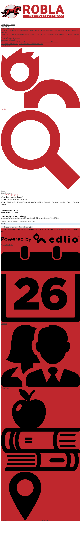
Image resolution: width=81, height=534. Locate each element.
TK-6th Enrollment (22, 42)
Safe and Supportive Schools (38, 30)
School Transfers (52, 42)
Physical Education (53, 34)
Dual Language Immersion (38, 42)
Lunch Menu (29, 44)
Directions (11, 30)
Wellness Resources (72, 34)
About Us (4, 30)
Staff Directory (73, 30)
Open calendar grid (25, 227)
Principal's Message (21, 30)
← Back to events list (9, 227)
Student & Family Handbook (58, 30)
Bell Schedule (13, 44)
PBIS (2, 36)
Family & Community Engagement (26, 34)
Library (62, 34)
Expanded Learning (7, 34)
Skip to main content (8, 25)
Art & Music (42, 34)
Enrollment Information (8, 40)
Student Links (38, 44)
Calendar (22, 44)
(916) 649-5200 (62, 229)
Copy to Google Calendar (9, 222)
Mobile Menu (5, 27)
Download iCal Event (27, 222)
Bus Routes (5, 44)
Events (3, 223)
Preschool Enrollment (8, 42)
